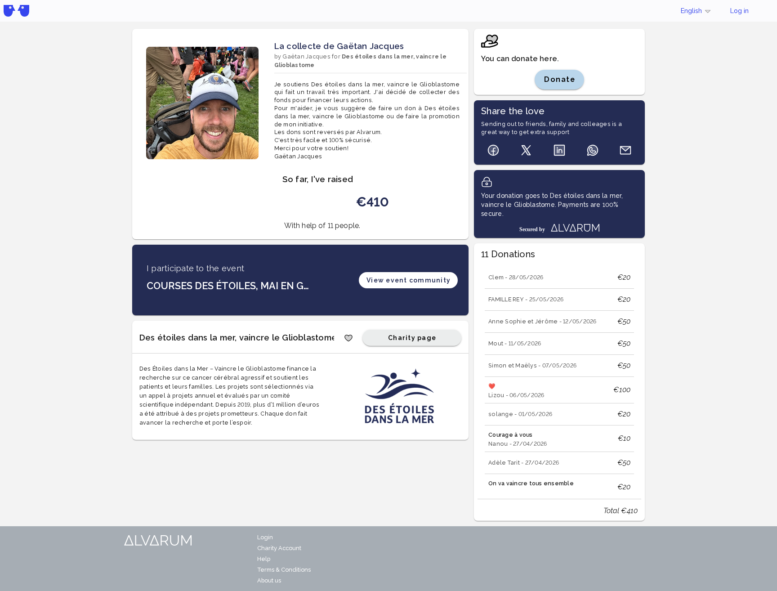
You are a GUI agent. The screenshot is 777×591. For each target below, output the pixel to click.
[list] (559, 377)
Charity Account (279, 548)
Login (265, 537)
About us (269, 580)
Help (263, 558)
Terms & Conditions (284, 569)
